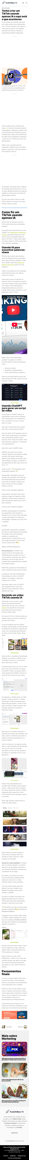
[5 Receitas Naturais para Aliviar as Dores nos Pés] (14, 1070)
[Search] (23, 2)
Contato (5, 1155)
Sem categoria (6, 8)
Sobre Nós (13, 1155)
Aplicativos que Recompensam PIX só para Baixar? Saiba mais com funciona (14, 1059)
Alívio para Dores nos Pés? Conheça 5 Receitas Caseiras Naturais (14, 1101)
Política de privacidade (14, 1158)
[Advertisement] (14, 51)
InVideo (4, 608)
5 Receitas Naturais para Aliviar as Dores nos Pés (12, 1080)
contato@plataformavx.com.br (14, 1141)
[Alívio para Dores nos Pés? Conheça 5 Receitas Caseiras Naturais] (14, 1091)
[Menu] (26, 3)
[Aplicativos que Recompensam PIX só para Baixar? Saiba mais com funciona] (14, 1049)
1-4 (7, 128)
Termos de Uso (22, 1155)
